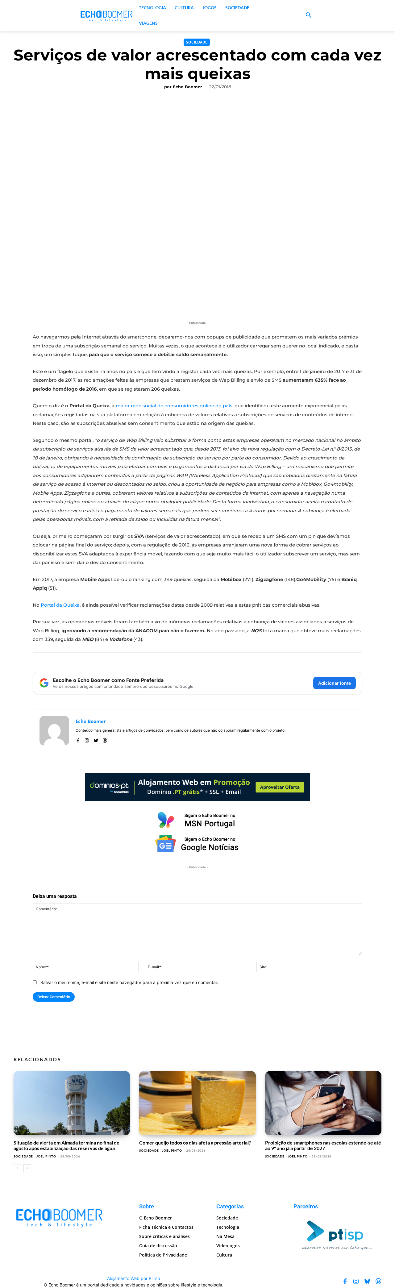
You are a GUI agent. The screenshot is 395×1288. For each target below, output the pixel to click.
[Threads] (104, 739)
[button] (308, 15)
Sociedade (196, 42)
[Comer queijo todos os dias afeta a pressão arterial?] (197, 1103)
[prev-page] (17, 1168)
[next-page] (27, 1168)
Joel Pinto (46, 1156)
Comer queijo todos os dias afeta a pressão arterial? (195, 1142)
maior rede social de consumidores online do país (174, 406)
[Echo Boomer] (107, 15)
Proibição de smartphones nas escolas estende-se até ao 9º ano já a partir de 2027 (323, 1145)
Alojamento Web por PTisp (133, 1278)
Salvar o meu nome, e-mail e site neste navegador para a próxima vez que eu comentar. (129, 982)
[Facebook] (78, 739)
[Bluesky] (96, 739)
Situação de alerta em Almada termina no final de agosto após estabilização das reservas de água (66, 1145)
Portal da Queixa (60, 605)
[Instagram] (87, 739)
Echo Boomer (187, 86)
